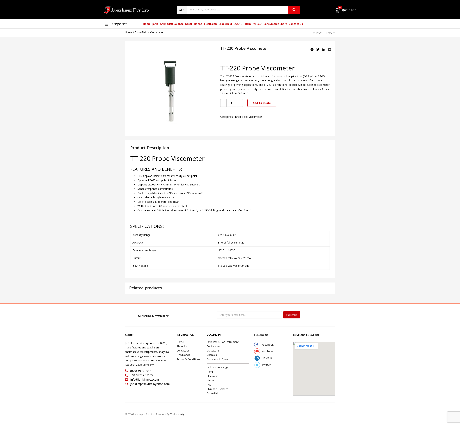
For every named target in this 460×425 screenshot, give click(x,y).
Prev (318, 32)
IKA (209, 384)
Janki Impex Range (217, 367)
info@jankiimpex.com (144, 380)
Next (329, 32)
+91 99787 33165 (141, 375)
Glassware (213, 350)
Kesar (188, 24)
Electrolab (210, 24)
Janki (155, 24)
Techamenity (177, 414)
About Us (182, 346)
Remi (248, 24)
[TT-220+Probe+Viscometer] (317, 49)
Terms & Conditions (188, 359)
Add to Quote (262, 103)
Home (146, 24)
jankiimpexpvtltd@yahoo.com (150, 384)
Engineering (213, 346)
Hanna (198, 24)
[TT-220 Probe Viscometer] (312, 49)
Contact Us (296, 24)
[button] (182, 10)
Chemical (212, 355)
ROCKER (238, 24)
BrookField (225, 24)
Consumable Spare (275, 24)
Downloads (183, 355)
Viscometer (156, 32)
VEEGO (257, 24)
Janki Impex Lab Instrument (223, 342)
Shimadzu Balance (171, 24)
